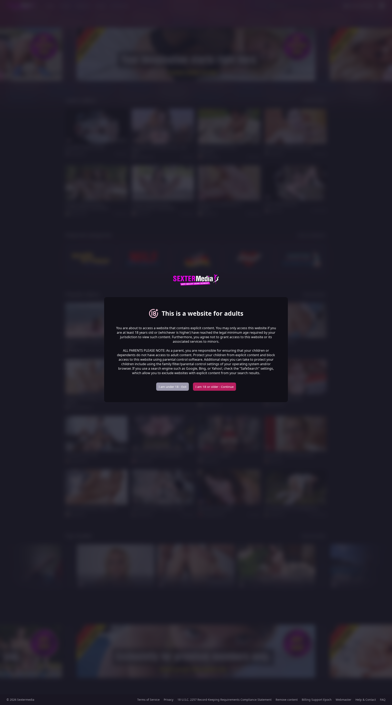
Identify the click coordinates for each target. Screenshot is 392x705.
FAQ (382, 700)
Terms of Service (148, 700)
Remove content (287, 700)
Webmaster (343, 700)
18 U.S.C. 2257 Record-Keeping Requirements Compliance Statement (224, 700)
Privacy (168, 700)
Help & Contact (365, 700)
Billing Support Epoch (317, 700)
